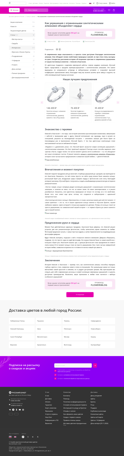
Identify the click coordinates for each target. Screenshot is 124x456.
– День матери (22, 69)
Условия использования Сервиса (75, 405)
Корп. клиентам (63, 3)
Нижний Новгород (17, 329)
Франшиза (49, 411)
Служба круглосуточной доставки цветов (23, 442)
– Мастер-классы (22, 39)
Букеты (93, 402)
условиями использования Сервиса (74, 375)
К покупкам (80, 295)
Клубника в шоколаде (98, 411)
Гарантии (46, 3)
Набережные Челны (17, 321)
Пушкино (40, 321)
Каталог (16, 10)
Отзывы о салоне (69, 411)
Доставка (35, 3)
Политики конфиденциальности (74, 402)
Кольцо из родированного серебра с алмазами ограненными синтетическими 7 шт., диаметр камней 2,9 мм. (104, 113)
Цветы (93, 399)
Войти (113, 3)
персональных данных (64, 371)
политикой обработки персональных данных (77, 378)
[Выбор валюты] (94, 3)
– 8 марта (22, 65)
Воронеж (13, 345)
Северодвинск (96, 321)
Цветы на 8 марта (97, 417)
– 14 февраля (22, 61)
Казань (93, 337)
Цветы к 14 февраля (97, 420)
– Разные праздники (22, 73)
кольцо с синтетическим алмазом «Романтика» (98, 154)
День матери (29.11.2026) (99, 423)
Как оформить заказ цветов (73, 414)
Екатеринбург (96, 345)
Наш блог (48, 417)
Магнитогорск (42, 337)
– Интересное (22, 48)
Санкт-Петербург (16, 337)
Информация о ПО (51, 420)
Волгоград (67, 345)
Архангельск (41, 345)
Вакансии (48, 423)
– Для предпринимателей (22, 78)
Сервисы (84, 3)
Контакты (72, 3)
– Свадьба (22, 43)
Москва (66, 337)
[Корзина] (114, 10)
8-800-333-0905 (15, 401)
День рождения (96, 396)
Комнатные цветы (97, 414)
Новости (22, 26)
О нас (30, 3)
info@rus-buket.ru (16, 405)
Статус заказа (103, 3)
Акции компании (22, 22)
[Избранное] (109, 10)
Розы (92, 405)
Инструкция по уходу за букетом (74, 408)
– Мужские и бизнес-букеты (22, 52)
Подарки (94, 408)
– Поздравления (22, 56)
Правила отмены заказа (71, 420)
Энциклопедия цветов (22, 31)
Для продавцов (54, 3)
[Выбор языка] (90, 3)
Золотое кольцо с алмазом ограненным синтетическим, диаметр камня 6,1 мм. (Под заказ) (55, 112)
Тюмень (67, 321)
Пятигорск (67, 329)
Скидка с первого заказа (72, 417)
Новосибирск (95, 329)
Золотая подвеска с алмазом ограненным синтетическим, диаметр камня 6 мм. (79, 112)
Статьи (14, 35)
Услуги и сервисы (51, 414)
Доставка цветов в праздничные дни (74, 424)
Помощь (78, 3)
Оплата (41, 3)
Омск (39, 329)
